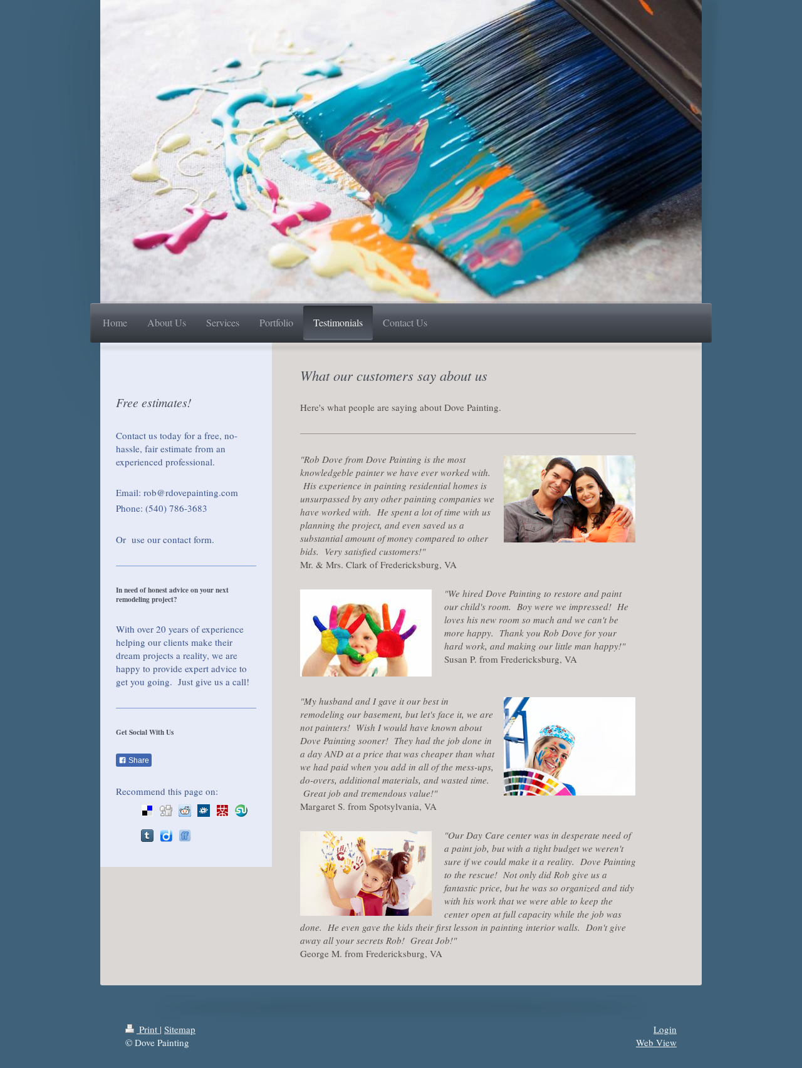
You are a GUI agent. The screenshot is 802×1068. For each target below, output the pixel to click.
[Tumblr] (147, 835)
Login (665, 1029)
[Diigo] (166, 835)
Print (148, 1029)
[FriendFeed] (185, 835)
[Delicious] (147, 810)
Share (138, 760)
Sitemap (179, 1029)
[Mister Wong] (222, 810)
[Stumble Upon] (241, 810)
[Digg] (166, 810)
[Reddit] (185, 810)
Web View (656, 1042)
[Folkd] (203, 810)
